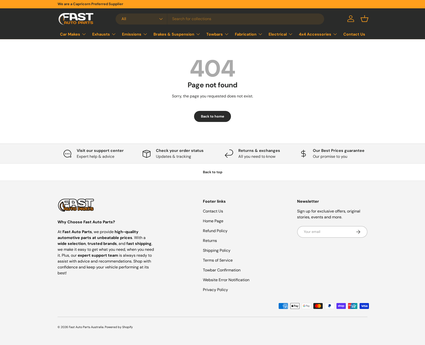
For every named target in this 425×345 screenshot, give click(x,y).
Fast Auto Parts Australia (86, 327)
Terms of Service (218, 260)
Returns (210, 240)
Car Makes (70, 34)
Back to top (212, 172)
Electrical (278, 34)
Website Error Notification (226, 279)
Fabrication (246, 34)
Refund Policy (215, 230)
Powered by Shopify (119, 327)
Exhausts (101, 34)
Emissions (131, 34)
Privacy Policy (215, 289)
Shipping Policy (216, 250)
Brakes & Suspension (173, 34)
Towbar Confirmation (222, 270)
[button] (364, 18)
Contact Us (354, 34)
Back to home (212, 116)
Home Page (213, 221)
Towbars (214, 34)
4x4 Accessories (315, 34)
